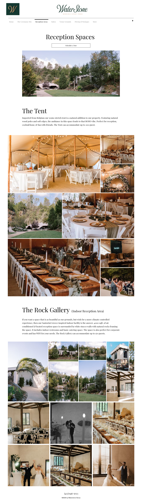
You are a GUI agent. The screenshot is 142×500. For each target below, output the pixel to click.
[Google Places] (133, 21)
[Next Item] (130, 371)
